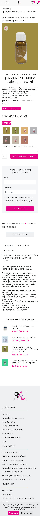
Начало (5, 9)
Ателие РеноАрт (11, 437)
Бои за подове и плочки (14, 464)
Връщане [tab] (9, 250)
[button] (7, 2)
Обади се (21, 234)
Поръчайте (20, 208)
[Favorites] (6, 28)
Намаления (7, 433)
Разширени (26, 513)
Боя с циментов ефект (24, 337)
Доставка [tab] (23, 245)
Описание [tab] (9, 245)
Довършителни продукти (16, 479)
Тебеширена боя (10, 452)
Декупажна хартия (12, 472)
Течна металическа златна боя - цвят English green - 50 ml (25, 349)
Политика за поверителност (18, 498)
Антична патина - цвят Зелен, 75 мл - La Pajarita (24, 361)
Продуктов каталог (13, 418)
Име (6, 178)
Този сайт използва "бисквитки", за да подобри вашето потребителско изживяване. (20, 507)
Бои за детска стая (12, 460)
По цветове (8, 422)
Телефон (8, 187)
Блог (4, 441)
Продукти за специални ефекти (19, 12)
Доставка (7, 494)
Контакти (7, 491)
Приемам (13, 513)
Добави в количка (24, 156)
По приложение (10, 426)
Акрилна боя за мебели (14, 456)
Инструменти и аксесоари (16, 475)
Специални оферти (12, 429)
